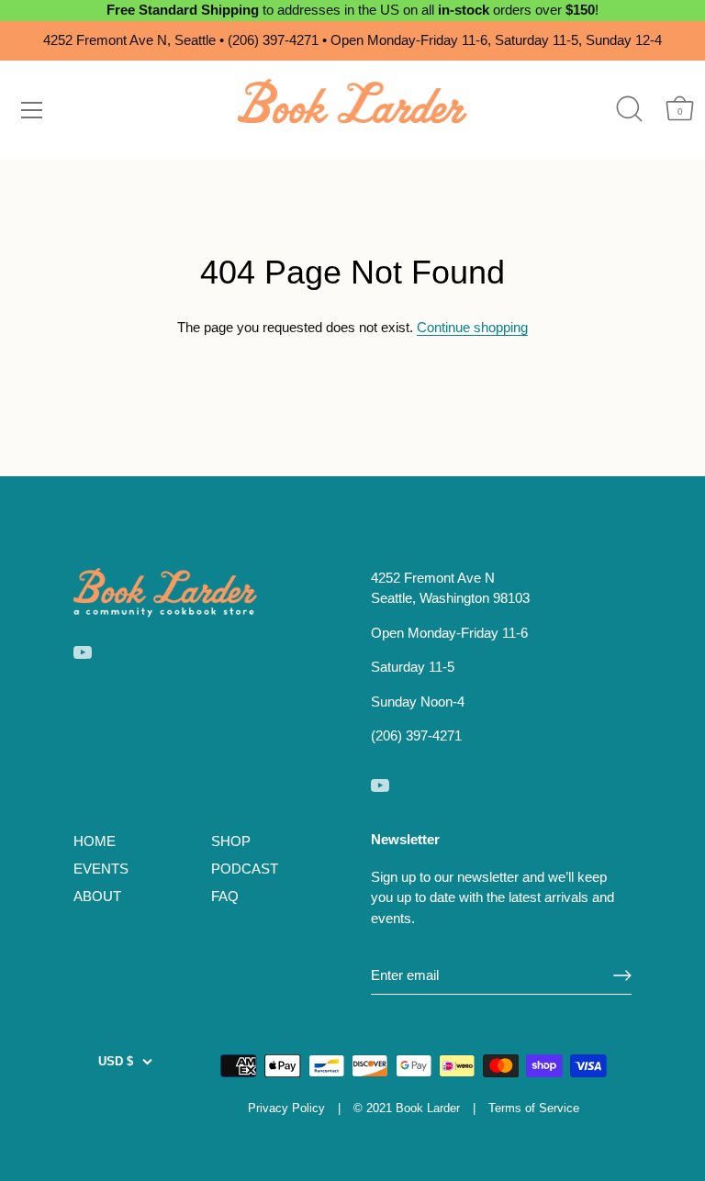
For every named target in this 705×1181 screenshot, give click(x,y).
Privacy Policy (286, 1108)
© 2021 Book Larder (406, 1108)
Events (101, 868)
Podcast (244, 868)
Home (94, 841)
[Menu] (32, 110)
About (97, 896)
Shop (231, 841)
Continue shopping (472, 327)
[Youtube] (82, 651)
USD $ (115, 1061)
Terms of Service (533, 1108)
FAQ (225, 896)
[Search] (629, 109)
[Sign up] (622, 975)
